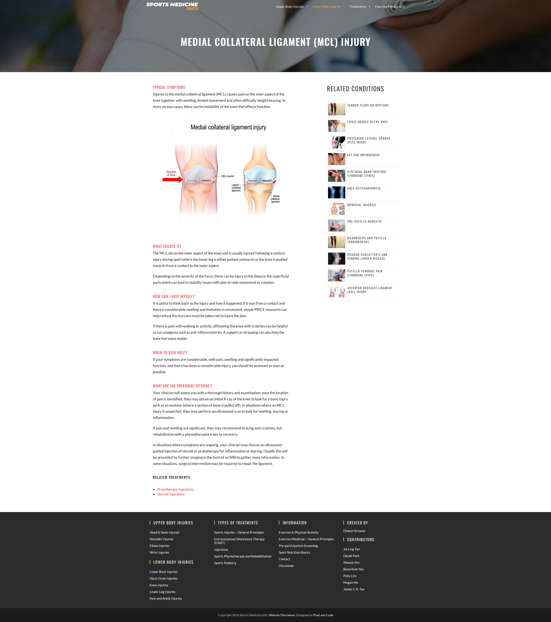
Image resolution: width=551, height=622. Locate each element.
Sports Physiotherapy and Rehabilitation (242, 556)
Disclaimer (286, 566)
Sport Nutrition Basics (294, 552)
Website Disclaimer (282, 615)
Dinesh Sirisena (354, 531)
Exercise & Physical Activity (299, 532)
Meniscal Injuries (361, 204)
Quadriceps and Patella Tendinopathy (367, 240)
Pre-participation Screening (298, 546)
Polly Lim (349, 576)
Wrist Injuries (159, 552)
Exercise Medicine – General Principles (306, 539)
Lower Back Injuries (164, 572)
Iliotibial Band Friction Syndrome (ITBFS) (366, 173)
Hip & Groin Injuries (164, 578)
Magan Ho (350, 582)
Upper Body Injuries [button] (290, 6)
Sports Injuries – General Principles (239, 532)
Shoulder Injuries (161, 539)
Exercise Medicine (388, 6)
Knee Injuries (159, 585)
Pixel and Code (323, 615)
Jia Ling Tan (351, 549)
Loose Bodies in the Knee (367, 121)
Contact (284, 559)
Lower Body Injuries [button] (327, 6)
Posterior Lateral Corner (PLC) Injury (368, 140)
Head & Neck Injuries (165, 532)
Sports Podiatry (225, 563)
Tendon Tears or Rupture (368, 105)
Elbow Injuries (160, 546)
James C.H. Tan (353, 589)
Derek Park (351, 556)
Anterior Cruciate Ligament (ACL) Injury (370, 290)
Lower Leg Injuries (163, 592)
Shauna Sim (351, 562)
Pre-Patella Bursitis (364, 221)
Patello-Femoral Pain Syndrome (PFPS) (365, 273)
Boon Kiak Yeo (353, 569)
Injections (221, 549)
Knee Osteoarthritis (364, 188)
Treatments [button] (358, 6)
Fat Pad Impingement (363, 155)
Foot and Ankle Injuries (166, 598)
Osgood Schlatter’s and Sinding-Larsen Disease (367, 256)
